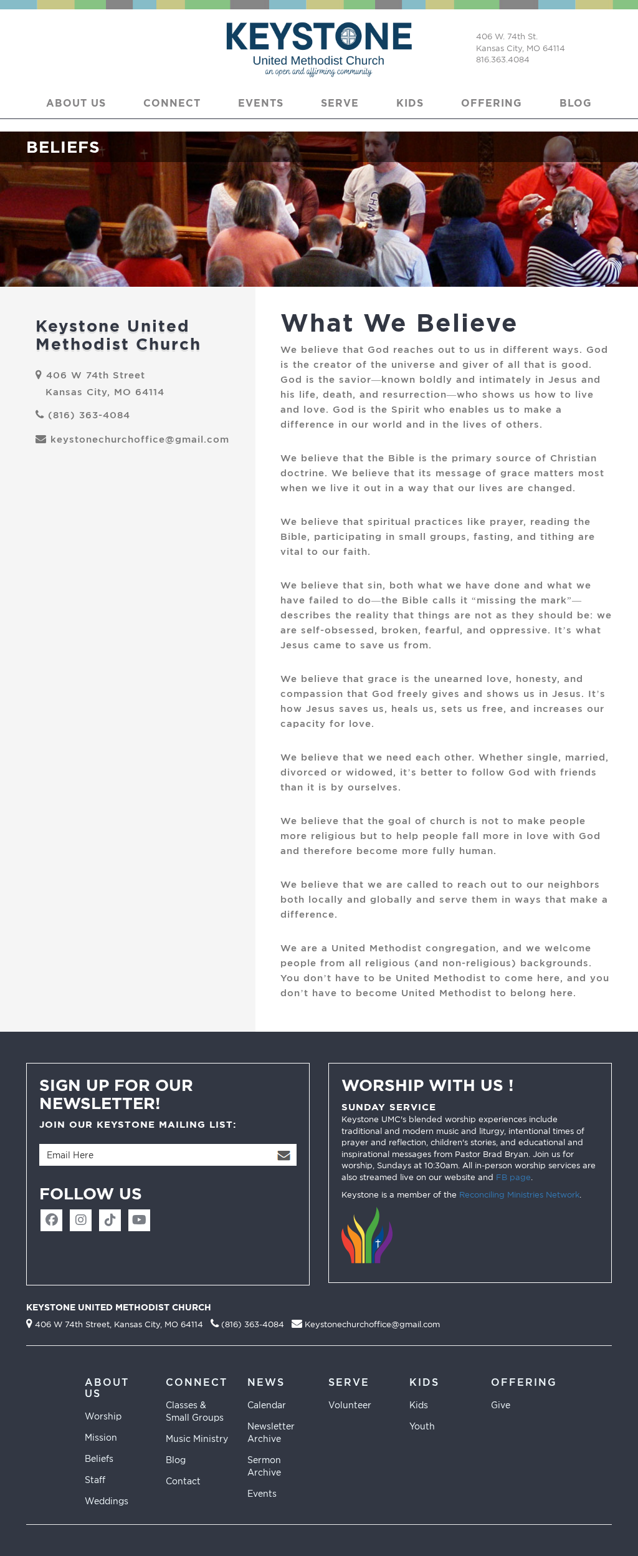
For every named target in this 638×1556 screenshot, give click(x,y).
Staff (95, 1479)
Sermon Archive (264, 1466)
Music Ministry (197, 1438)
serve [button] (340, 102)
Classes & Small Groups (195, 1411)
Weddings (106, 1501)
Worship (103, 1416)
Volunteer (349, 1405)
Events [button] (260, 102)
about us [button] (76, 102)
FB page (513, 1177)
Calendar (266, 1405)
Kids (418, 1405)
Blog (575, 102)
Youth (422, 1426)
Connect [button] (172, 102)
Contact (183, 1481)
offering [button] (491, 102)
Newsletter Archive (271, 1432)
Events (262, 1493)
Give (500, 1405)
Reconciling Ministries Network (519, 1194)
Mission (101, 1437)
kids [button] (410, 102)
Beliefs (99, 1458)
